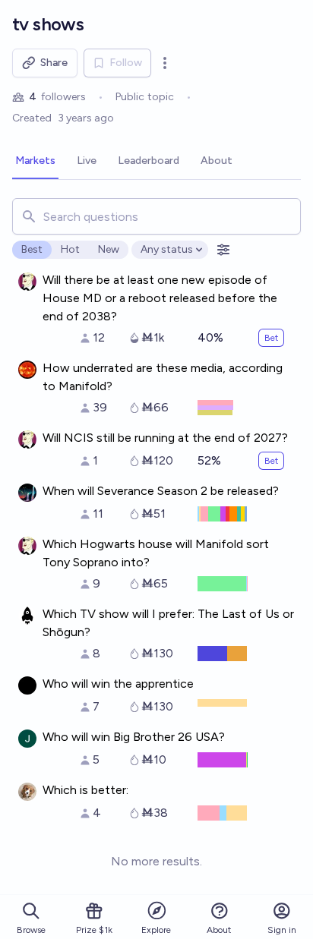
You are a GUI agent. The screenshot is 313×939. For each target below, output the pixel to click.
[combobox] (156, 216)
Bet (271, 337)
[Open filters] (223, 250)
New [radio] (108, 249)
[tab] (35, 161)
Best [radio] (32, 249)
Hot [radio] (70, 249)
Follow (125, 62)
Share (54, 62)
